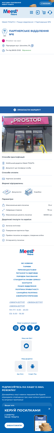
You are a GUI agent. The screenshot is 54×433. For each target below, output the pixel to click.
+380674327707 (17, 302)
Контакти (27, 283)
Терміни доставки (27, 270)
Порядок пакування (27, 276)
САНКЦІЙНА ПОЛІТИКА (27, 293)
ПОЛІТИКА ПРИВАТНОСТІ (27, 289)
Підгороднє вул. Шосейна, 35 (18, 46)
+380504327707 (35, 302)
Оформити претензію (27, 296)
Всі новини (27, 263)
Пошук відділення (27, 286)
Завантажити (14, 425)
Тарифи (27, 267)
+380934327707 (17, 306)
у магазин (45, 3)
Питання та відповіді (27, 273)
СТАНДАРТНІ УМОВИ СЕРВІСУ (27, 280)
